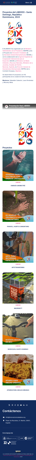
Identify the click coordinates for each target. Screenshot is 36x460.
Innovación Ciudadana (19, 53)
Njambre (18, 71)
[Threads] (12, 405)
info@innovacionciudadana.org (15, 417)
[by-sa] (18, 451)
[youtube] (21, 405)
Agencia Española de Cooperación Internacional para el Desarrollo (17, 59)
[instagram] (18, 405)
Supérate (11, 67)
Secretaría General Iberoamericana (15, 55)
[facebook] (15, 405)
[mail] (26, 405)
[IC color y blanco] (10, 1)
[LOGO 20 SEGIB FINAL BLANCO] (10, 441)
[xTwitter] (9, 405)
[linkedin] (23, 405)
